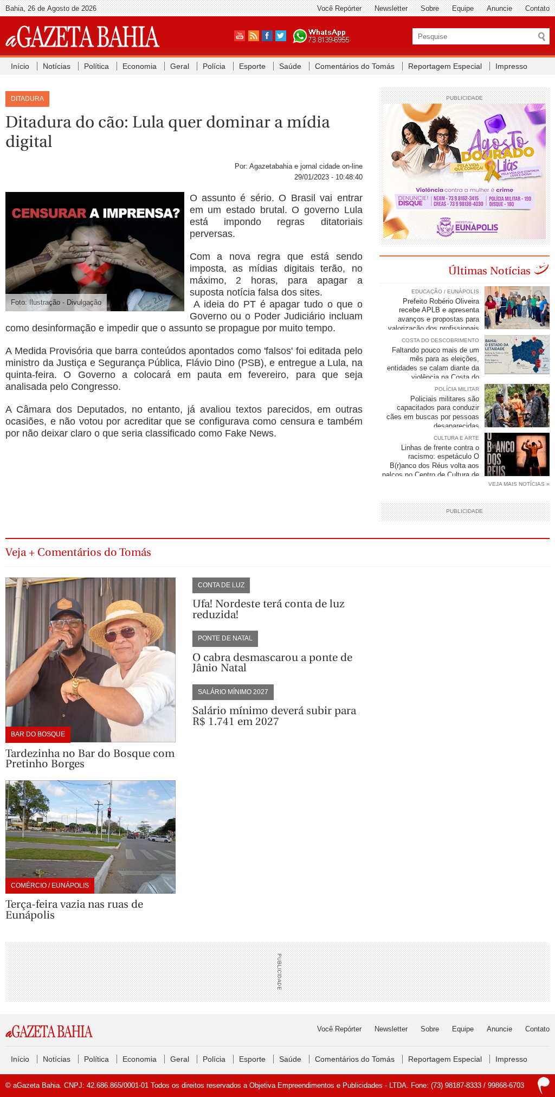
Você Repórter (339, 8)
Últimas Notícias (489, 271)
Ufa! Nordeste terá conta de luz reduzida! (268, 609)
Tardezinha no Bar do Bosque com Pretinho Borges (90, 759)
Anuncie (499, 8)
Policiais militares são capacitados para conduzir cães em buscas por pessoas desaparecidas (432, 413)
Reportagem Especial (445, 66)
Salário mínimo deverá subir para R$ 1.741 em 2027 (274, 716)
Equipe (463, 8)
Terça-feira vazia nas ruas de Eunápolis (74, 909)
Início (20, 66)
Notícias (56, 66)
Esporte (252, 66)
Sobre (430, 8)
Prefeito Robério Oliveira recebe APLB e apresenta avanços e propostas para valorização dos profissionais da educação (469, 319)
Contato (537, 8)
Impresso (511, 66)
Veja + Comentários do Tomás (78, 552)
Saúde (290, 66)
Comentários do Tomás (355, 66)
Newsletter (391, 8)
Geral (179, 66)
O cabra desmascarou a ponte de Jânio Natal (272, 663)
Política (96, 66)
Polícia (214, 66)
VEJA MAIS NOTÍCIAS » (519, 484)
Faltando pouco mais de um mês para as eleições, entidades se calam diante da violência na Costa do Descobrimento (468, 368)
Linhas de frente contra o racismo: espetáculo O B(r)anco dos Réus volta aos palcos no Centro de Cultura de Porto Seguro (466, 466)
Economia (139, 66)
